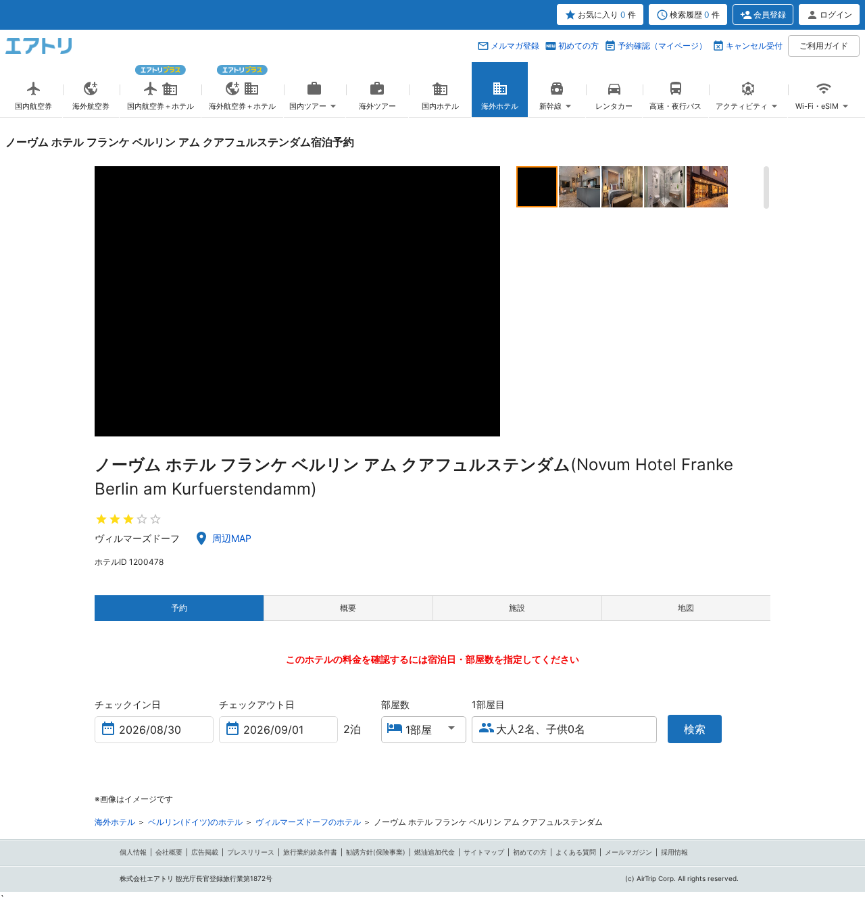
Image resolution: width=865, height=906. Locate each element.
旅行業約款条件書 (310, 852)
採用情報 (674, 852)
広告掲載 (204, 852)
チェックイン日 (128, 704)
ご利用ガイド (823, 46)
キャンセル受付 (754, 46)
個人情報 (133, 852)
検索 (695, 729)
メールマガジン (628, 852)
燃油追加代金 (434, 852)
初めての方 (578, 46)
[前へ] (106, 301)
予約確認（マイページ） (662, 46)
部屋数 (395, 704)
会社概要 (168, 852)
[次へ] (488, 301)
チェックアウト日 (257, 704)
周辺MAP (231, 538)
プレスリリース (250, 852)
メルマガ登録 (515, 46)
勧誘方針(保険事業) (375, 852)
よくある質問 (575, 852)
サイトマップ (484, 852)
